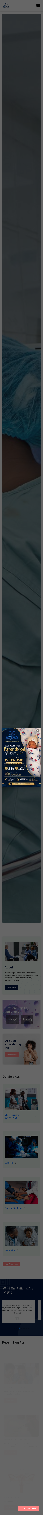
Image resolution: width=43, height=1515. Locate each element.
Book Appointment (28, 1508)
